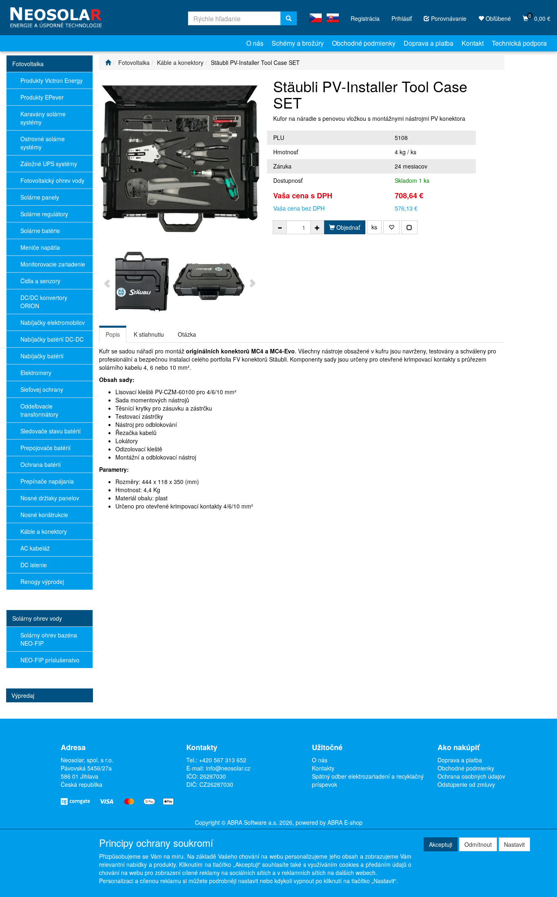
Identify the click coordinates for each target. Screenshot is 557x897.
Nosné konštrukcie (44, 515)
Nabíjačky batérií (42, 356)
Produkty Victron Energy (51, 80)
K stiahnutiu (149, 334)
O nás (254, 43)
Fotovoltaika (28, 64)
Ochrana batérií (40, 464)
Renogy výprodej (42, 581)
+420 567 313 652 (222, 760)
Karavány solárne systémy (43, 118)
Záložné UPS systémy (48, 164)
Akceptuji (440, 844)
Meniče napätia (40, 247)
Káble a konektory (43, 531)
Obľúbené (497, 18)
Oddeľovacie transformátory (39, 410)
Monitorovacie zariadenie (52, 264)
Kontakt (473, 43)
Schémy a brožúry (298, 43)
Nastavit (514, 844)
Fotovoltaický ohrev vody (52, 180)
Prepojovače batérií (45, 448)
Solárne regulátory (44, 214)
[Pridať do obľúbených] (391, 227)
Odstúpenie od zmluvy (466, 784)
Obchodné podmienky (364, 43)
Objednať (347, 227)
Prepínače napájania (47, 481)
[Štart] (108, 62)
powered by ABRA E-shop (329, 822)
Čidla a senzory (40, 281)
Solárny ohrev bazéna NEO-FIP (48, 639)
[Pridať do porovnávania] (409, 227)
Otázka (187, 334)
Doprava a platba (428, 43)
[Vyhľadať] (289, 18)
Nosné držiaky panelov (49, 498)
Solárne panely (39, 197)
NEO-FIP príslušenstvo (50, 660)
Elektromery (35, 373)
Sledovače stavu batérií (50, 431)
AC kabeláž (35, 548)
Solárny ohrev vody (37, 618)
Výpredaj (22, 695)
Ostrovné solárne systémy (42, 143)
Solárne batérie (40, 230)
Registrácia (365, 18)
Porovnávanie (447, 18)
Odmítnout (478, 844)
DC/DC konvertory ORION (43, 301)
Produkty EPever (42, 97)
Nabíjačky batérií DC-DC (52, 339)
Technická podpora (519, 43)
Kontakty (323, 768)
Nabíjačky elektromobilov (52, 322)
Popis (113, 334)
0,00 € (539, 17)
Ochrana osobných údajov (471, 776)
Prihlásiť (401, 18)
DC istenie (33, 565)
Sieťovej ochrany (41, 389)
